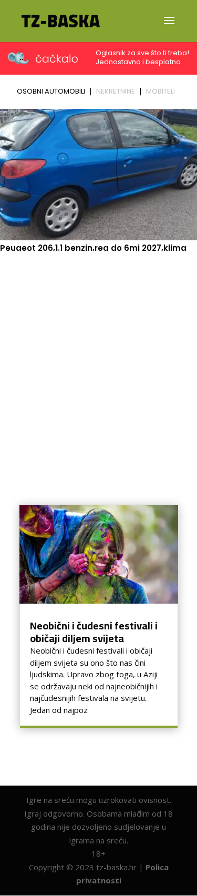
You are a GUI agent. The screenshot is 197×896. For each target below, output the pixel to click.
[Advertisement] (98, 359)
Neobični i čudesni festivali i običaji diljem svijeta (94, 632)
